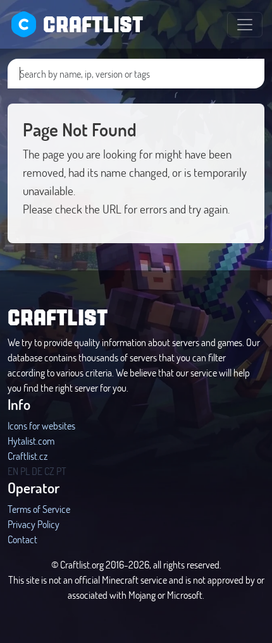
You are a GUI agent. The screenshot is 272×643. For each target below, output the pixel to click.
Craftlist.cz (27, 455)
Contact (22, 539)
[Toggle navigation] (245, 24)
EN (13, 471)
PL (25, 471)
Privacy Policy (33, 524)
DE (37, 471)
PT (61, 471)
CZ (49, 471)
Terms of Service (39, 508)
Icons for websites (41, 425)
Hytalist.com (31, 440)
